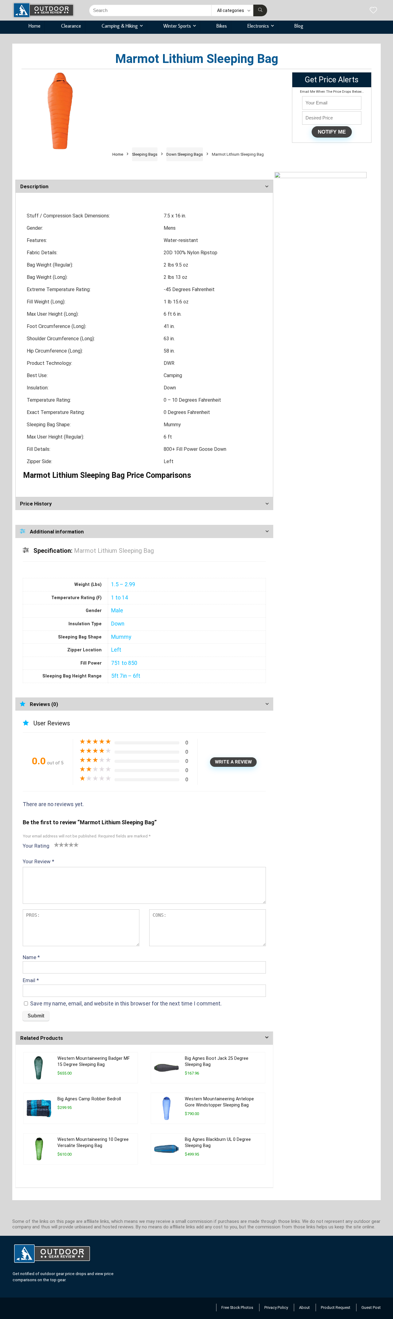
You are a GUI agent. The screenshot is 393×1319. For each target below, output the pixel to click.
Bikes (221, 26)
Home (35, 26)
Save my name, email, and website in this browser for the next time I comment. (126, 1004)
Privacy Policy (276, 1307)
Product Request (335, 1307)
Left (116, 650)
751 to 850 (124, 663)
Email (31, 980)
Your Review (38, 861)
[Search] (260, 10)
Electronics (258, 26)
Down (117, 624)
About (304, 1307)
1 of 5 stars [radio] (56, 844)
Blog (298, 26)
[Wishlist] (373, 10)
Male (117, 610)
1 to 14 (119, 598)
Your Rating (36, 846)
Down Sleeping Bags (184, 154)
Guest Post (371, 1307)
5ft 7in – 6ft (125, 676)
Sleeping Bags (145, 154)
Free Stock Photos (237, 1307)
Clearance (71, 26)
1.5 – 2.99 (123, 584)
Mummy (121, 637)
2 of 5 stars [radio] (59, 844)
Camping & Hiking (120, 26)
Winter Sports (177, 26)
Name (31, 957)
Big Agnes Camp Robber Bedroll (89, 1099)
